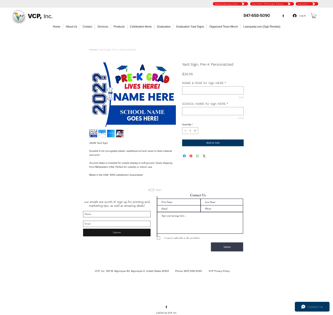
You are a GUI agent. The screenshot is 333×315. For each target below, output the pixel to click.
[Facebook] (283, 16)
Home (93, 49)
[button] (314, 15)
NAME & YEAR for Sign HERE (204, 83)
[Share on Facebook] (184, 156)
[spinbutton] (190, 131)
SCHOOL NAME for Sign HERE (205, 104)
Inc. (48, 16)
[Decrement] (185, 131)
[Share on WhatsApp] (197, 156)
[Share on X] (204, 156)
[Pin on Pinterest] (191, 156)
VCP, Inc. (155, 190)
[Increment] (195, 131)
